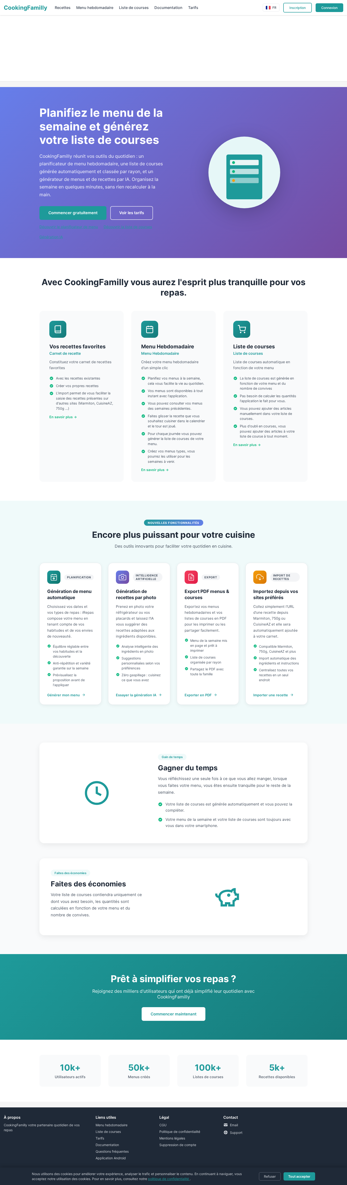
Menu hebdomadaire (94, 7)
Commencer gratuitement (72, 212)
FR (274, 7)
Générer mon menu (63, 695)
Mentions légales (172, 1138)
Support (236, 1133)
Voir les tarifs (131, 212)
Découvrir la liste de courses (128, 227)
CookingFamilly (25, 7)
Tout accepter (299, 1176)
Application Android (111, 1158)
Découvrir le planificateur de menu (68, 227)
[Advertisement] (141, 48)
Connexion (329, 8)
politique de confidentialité (169, 1179)
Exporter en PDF (198, 695)
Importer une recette (270, 695)
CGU (162, 1125)
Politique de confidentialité (179, 1132)
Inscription (297, 8)
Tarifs (193, 7)
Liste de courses (134, 7)
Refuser (270, 1176)
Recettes (63, 7)
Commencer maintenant (173, 1014)
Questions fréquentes (112, 1151)
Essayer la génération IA (136, 695)
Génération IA (51, 237)
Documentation (168, 7)
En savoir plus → (63, 417)
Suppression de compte (177, 1145)
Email (234, 1125)
